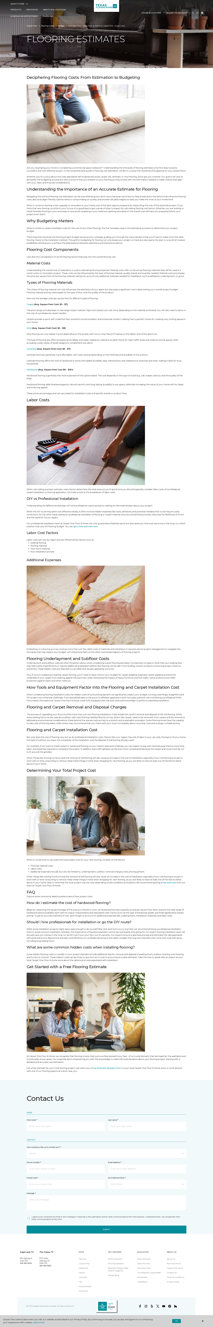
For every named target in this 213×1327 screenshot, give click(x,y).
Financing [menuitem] (48, 16)
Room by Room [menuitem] (174, 1263)
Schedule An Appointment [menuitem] (24, 16)
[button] (192, 13)
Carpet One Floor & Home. (45, 1306)
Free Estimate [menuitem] (85, 1286)
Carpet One (32, 26)
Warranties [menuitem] (142, 1277)
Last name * (113, 1120)
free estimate (169, 882)
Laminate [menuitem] (83, 1277)
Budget (61, 26)
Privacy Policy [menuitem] (173, 1282)
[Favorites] (197, 13)
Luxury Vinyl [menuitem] (84, 1263)
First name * (32, 1120)
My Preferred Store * (117, 1178)
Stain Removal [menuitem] (143, 1259)
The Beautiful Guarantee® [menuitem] (149, 1273)
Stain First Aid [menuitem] (143, 1263)
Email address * (114, 1162)
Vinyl (29, 328)
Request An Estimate (177, 13)
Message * (31, 1193)
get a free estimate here (85, 526)
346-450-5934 (26, 1263)
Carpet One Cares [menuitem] (175, 1268)
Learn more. (39, 1322)
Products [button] (16, 10)
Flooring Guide (47, 26)
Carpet (30, 304)
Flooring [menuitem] (82, 1259)
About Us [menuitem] (171, 1259)
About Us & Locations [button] (54, 10)
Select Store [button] (17, 4)
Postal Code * (32, 1178)
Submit (106, 1229)
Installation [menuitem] (142, 1282)
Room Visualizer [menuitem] (115, 1259)
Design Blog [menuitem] (113, 1275)
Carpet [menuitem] (82, 1273)
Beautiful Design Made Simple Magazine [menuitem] (118, 1269)
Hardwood (32, 370)
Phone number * (34, 1162)
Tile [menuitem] (80, 1282)
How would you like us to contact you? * (44, 1147)
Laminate (31, 349)
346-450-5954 (45, 1266)
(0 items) (202, 13)
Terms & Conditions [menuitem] (175, 1277)
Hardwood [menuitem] (83, 1268)
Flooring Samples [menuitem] (116, 1263)
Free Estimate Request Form (106, 1068)
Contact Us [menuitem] (172, 1273)
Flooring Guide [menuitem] (143, 1268)
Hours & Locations (151, 13)
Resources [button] (32, 10)
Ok (176, 1321)
